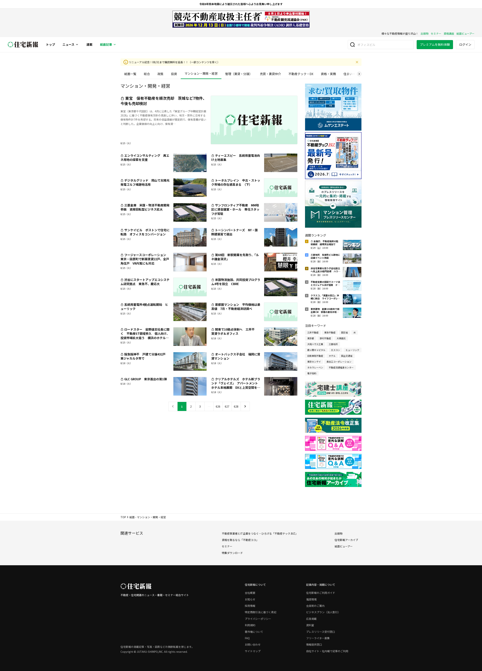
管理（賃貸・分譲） (238, 74)
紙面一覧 (130, 74)
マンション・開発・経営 (201, 73)
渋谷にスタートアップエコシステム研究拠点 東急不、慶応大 (144, 281)
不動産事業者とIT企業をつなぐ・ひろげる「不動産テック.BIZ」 (260, 533)
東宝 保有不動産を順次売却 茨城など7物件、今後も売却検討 (163, 100)
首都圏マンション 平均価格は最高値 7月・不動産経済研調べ (235, 306)
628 (236, 406)
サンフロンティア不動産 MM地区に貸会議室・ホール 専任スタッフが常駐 (235, 209)
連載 (89, 44)
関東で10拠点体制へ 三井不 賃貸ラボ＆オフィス (234, 331)
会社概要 (250, 593)
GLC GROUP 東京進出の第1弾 (147, 379)
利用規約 (250, 625)
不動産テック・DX (300, 74)
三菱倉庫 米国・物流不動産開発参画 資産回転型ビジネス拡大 (144, 207)
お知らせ (250, 599)
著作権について (254, 632)
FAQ (247, 638)
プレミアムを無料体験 (435, 44)
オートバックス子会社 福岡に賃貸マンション (235, 356)
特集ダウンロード (232, 553)
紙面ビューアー (465, 33)
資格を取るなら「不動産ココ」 (240, 540)
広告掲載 (311, 619)
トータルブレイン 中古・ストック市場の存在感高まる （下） (235, 182)
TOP (123, 517)
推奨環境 (311, 599)
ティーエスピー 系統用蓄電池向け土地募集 (235, 157)
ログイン (465, 44)
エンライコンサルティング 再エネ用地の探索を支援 (144, 157)
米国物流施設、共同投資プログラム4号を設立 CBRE (235, 281)
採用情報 (250, 606)
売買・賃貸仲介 (270, 74)
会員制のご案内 (315, 606)
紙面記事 (106, 44)
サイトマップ (253, 651)
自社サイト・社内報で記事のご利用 (327, 651)
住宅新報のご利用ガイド (320, 593)
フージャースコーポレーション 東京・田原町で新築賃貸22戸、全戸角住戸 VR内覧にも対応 (144, 259)
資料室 (310, 625)
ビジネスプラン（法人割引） (323, 612)
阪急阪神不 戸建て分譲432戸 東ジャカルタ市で (144, 356)
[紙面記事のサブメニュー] (115, 44)
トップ (50, 44)
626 (218, 406)
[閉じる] (356, 62)
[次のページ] (245, 406)
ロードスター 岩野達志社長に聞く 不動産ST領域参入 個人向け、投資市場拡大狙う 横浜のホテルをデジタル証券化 (144, 335)
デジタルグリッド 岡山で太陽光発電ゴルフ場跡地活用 (144, 182)
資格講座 (449, 33)
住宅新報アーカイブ (346, 540)
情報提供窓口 (314, 644)
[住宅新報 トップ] (23, 44)
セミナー (436, 33)
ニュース (68, 44)
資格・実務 (328, 74)
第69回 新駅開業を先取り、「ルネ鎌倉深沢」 (235, 257)
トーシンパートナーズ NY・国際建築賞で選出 (234, 232)
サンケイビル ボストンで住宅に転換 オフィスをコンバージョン (144, 232)
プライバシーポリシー (258, 619)
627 (227, 406)
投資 (174, 74)
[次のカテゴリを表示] (359, 74)
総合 (147, 74)
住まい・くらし (354, 74)
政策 (160, 74)
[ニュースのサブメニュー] (77, 44)
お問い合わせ (253, 644)
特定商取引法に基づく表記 (260, 612)
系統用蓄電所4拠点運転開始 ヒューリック (144, 306)
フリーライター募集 (318, 638)
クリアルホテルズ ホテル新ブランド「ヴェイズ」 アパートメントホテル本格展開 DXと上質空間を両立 (235, 385)
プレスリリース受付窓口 (320, 632)
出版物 (425, 33)
